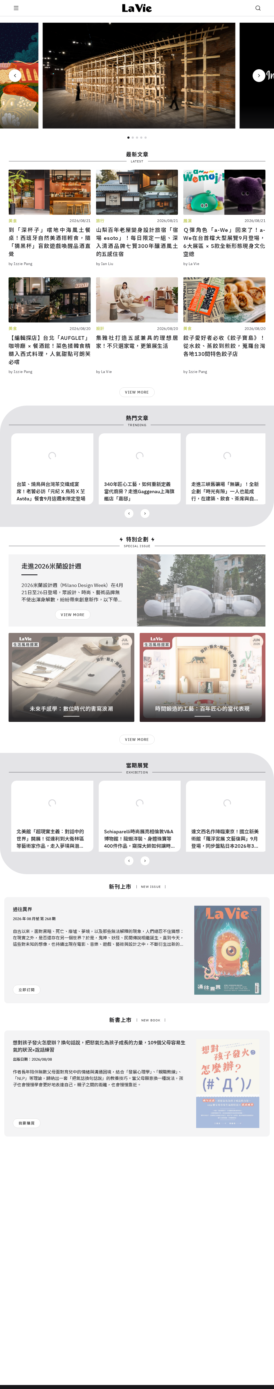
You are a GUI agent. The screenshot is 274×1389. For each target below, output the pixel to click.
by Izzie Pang (20, 263)
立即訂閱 (26, 989)
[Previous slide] (15, 75)
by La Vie (191, 263)
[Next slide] (259, 75)
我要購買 (26, 1123)
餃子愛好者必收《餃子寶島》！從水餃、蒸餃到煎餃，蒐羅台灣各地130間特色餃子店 (224, 345)
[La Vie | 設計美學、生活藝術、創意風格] (137, 8)
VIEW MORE (137, 392)
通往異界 (22, 909)
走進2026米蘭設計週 (51, 566)
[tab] (128, 138)
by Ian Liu (104, 263)
